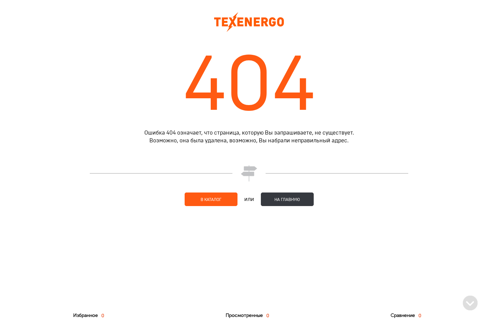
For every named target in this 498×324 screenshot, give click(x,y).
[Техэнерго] (249, 22)
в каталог (211, 200)
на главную (287, 200)
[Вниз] (470, 303)
